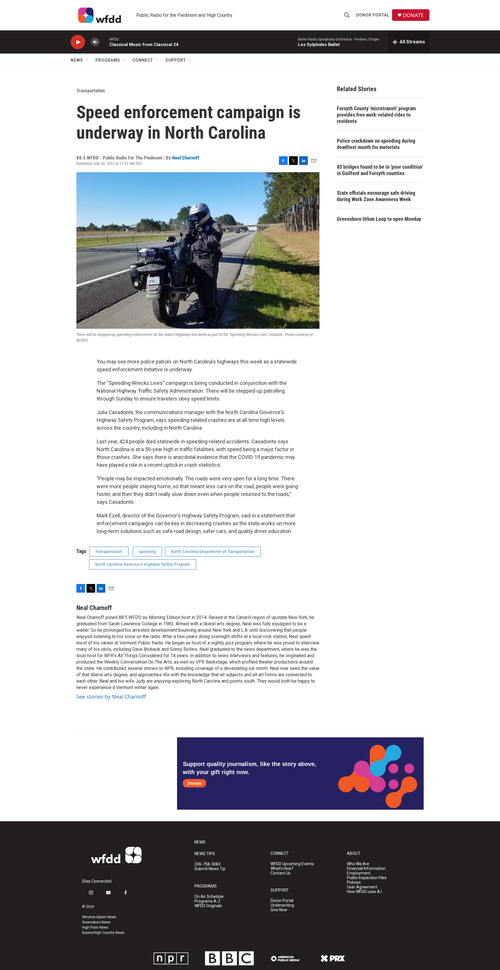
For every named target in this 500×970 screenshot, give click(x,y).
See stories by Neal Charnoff (111, 696)
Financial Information (366, 868)
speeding (147, 551)
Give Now (279, 910)
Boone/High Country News (103, 933)
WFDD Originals (208, 906)
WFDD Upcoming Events (292, 864)
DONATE (413, 15)
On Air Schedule (209, 896)
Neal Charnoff (185, 158)
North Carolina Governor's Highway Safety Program (142, 564)
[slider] (104, 42)
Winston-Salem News (99, 917)
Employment (358, 873)
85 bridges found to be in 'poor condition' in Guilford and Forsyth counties (380, 170)
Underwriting (282, 905)
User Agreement (362, 887)
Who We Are (358, 864)
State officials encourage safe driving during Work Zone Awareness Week (376, 196)
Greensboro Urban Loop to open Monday (379, 219)
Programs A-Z (207, 901)
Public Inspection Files (367, 878)
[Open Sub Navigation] (87, 60)
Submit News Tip (209, 869)
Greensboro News (96, 922)
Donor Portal (372, 15)
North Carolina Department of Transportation (213, 551)
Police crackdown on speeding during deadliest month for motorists (376, 144)
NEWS (199, 842)
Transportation (90, 90)
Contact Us (281, 873)
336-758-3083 (207, 864)
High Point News (95, 927)
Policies (354, 882)
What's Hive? (282, 868)
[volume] (95, 42)
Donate (194, 783)
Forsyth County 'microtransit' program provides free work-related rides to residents (376, 114)
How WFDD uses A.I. (365, 892)
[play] (77, 42)
